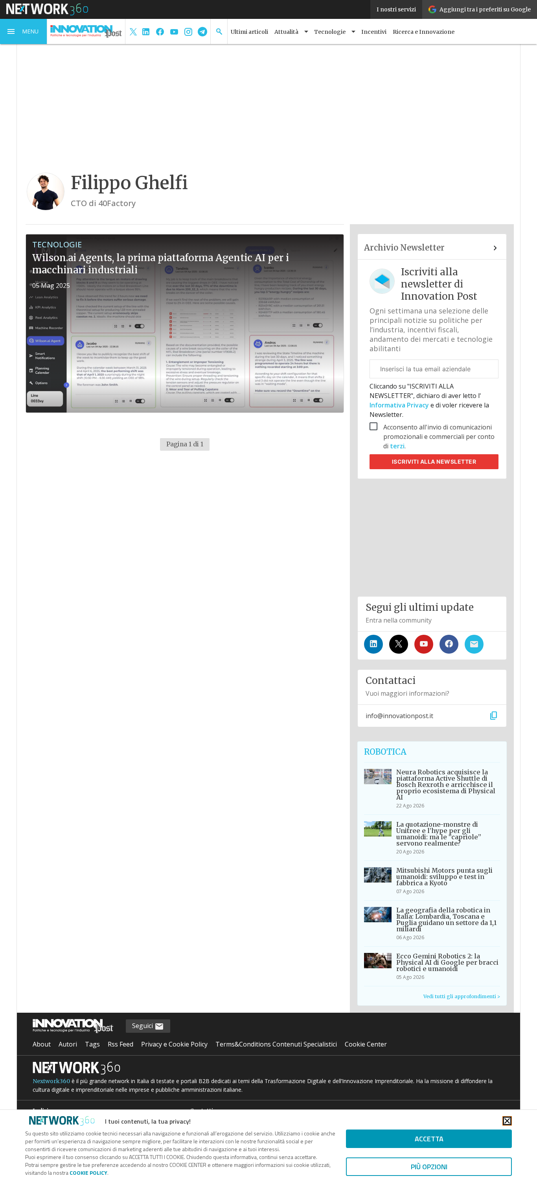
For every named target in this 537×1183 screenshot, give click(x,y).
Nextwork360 (51, 1081)
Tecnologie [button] (330, 31)
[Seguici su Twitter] (398, 644)
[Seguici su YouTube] (423, 644)
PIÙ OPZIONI (429, 1166)
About (42, 1044)
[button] (23, 31)
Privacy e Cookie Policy (174, 1044)
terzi (397, 446)
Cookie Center (366, 1044)
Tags (92, 1044)
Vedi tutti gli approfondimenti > (461, 996)
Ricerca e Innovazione (423, 31)
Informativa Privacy (400, 405)
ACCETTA (429, 1138)
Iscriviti (434, 461)
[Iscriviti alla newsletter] (474, 644)
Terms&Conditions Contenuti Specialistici (276, 1044)
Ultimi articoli (249, 31)
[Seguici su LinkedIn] (373, 644)
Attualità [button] (286, 31)
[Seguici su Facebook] (449, 644)
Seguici (143, 1025)
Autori (68, 1044)
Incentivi (373, 31)
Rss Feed (120, 1044)
